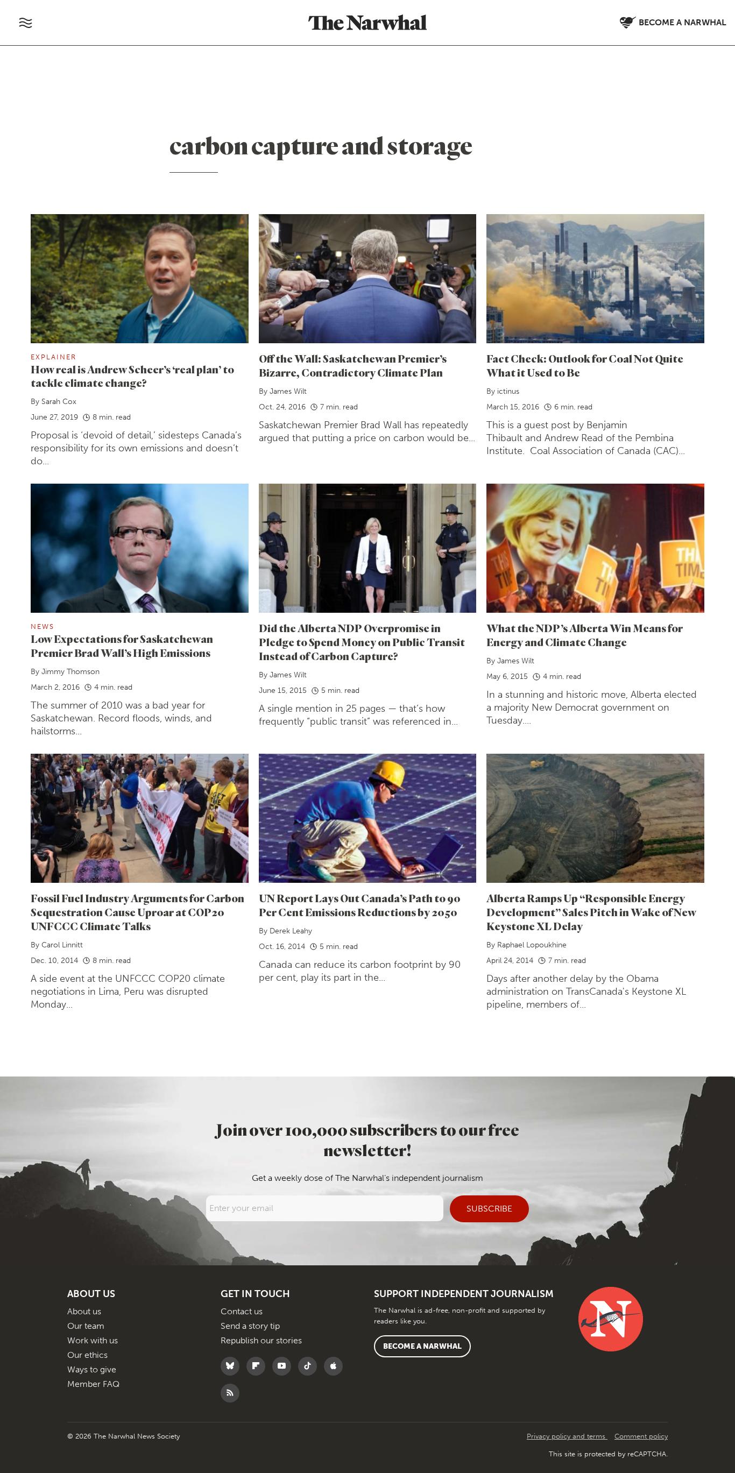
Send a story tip (250, 1326)
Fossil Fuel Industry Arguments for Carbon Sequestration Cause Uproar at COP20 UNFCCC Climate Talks (137, 912)
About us (84, 1311)
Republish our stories (261, 1340)
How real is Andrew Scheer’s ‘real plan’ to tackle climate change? (132, 376)
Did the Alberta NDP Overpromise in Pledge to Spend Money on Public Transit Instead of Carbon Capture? (362, 642)
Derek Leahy (291, 931)
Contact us (242, 1311)
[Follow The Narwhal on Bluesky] (233, 1366)
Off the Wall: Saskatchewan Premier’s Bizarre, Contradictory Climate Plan (353, 365)
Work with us (92, 1340)
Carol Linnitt (62, 945)
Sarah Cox (58, 401)
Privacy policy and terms (567, 1436)
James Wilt (288, 391)
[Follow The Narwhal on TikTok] (310, 1366)
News (42, 626)
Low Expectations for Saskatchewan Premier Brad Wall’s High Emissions (122, 646)
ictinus (508, 391)
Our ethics (87, 1355)
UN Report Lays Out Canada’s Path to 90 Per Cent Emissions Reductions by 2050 (360, 905)
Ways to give (91, 1369)
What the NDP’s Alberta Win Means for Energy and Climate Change (584, 635)
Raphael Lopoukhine (532, 945)
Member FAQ (93, 1384)
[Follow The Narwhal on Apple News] (336, 1366)
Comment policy (641, 1436)
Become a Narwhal (422, 1346)
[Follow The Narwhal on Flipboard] (258, 1366)
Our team (85, 1326)
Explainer (53, 357)
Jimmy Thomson (70, 671)
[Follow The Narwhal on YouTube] (284, 1366)
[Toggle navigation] (25, 22)
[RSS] (233, 1393)
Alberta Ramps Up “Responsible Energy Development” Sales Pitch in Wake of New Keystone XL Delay (591, 912)
